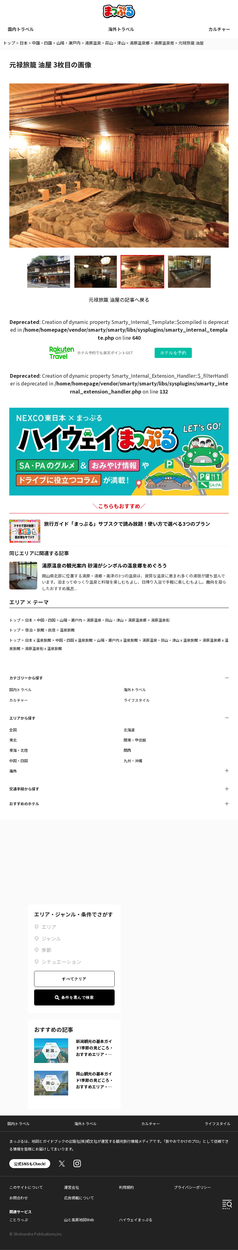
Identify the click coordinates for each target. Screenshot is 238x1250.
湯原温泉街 (164, 43)
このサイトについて (26, 1187)
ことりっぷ (18, 1219)
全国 (13, 729)
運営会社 (71, 1187)
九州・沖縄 (133, 760)
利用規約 (126, 1187)
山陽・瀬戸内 (68, 43)
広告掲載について (79, 1197)
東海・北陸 (18, 750)
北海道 (129, 729)
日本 (24, 43)
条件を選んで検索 (77, 997)
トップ (9, 43)
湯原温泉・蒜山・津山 (105, 43)
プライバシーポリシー (192, 1187)
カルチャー (219, 29)
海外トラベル (121, 29)
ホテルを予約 (173, 352)
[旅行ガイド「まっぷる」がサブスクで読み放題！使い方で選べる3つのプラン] (24, 531)
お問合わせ (18, 1197)
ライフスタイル (137, 700)
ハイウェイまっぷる (135, 1219)
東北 (13, 739)
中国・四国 (42, 43)
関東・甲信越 (135, 739)
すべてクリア (74, 979)
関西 (127, 750)
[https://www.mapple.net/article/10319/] (23, 565)
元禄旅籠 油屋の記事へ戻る (119, 299)
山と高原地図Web (79, 1219)
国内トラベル (21, 29)
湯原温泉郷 (140, 43)
